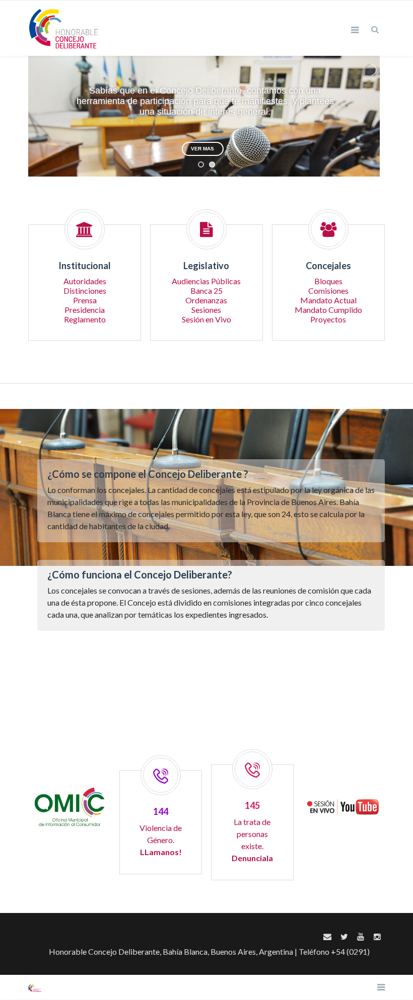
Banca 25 (206, 290)
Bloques (328, 281)
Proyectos (328, 319)
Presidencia (84, 309)
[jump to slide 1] (201, 164)
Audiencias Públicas (206, 281)
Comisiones (328, 290)
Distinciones (84, 290)
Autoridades (84, 281)
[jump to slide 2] (212, 164)
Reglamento (85, 319)
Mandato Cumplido (328, 309)
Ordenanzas (206, 300)
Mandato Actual (328, 300)
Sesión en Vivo (206, 319)
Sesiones (206, 309)
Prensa (85, 300)
